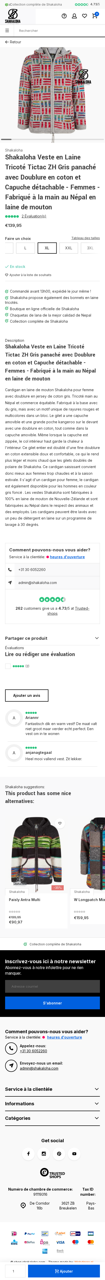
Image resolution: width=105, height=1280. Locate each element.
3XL (90, 248)
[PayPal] (29, 1234)
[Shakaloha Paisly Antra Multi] (36, 855)
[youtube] (74, 1154)
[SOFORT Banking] (60, 1234)
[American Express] (44, 1251)
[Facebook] (28, 1154)
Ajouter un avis (26, 695)
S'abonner (52, 1003)
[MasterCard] (90, 1242)
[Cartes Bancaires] (90, 1234)
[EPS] (44, 1242)
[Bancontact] (44, 1234)
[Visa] (60, 1242)
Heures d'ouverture (67, 557)
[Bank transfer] (60, 1251)
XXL (68, 248)
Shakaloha (14, 150)
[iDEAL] (14, 1234)
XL (47, 248)
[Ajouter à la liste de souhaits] (60, 823)
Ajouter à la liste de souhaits (30, 275)
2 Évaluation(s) (34, 216)
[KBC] (14, 1242)
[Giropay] (75, 1234)
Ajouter (66, 1271)
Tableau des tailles (85, 238)
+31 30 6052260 (32, 569)
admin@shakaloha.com (37, 582)
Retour (15, 42)
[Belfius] (29, 1242)
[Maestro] (75, 1242)
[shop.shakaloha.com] (18, 16)
